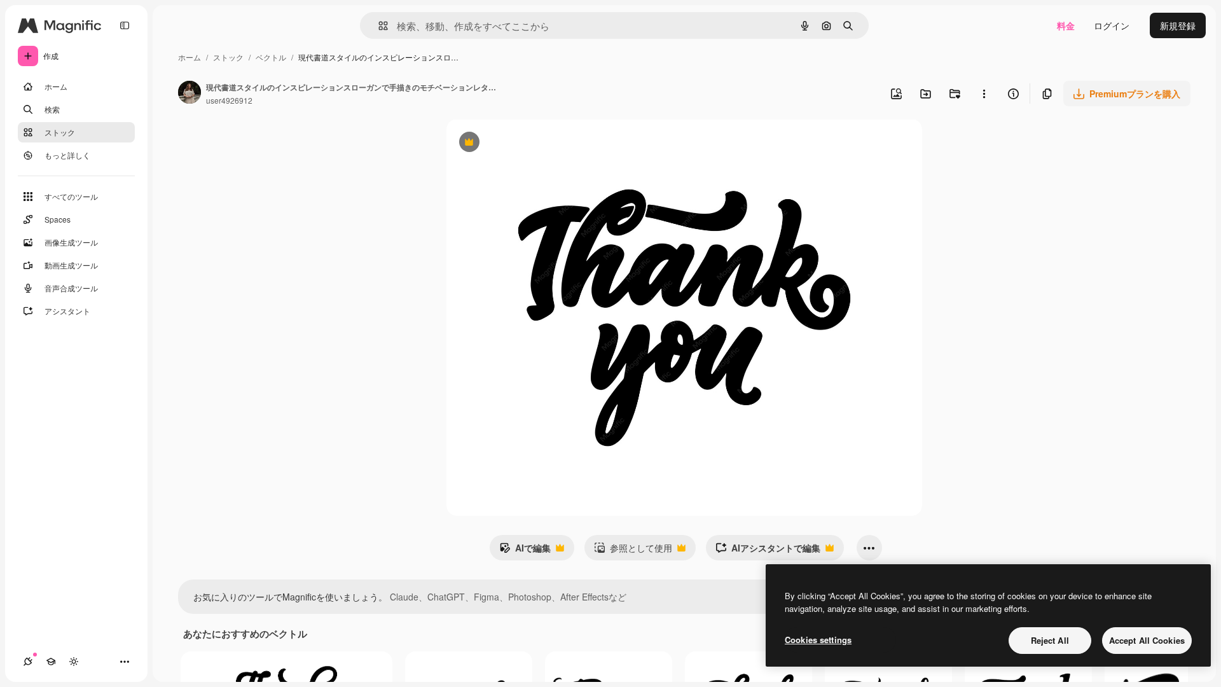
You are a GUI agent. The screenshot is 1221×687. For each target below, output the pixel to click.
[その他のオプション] (984, 93)
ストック (228, 57)
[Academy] (51, 661)
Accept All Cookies (1147, 640)
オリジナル (534, 143)
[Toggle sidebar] (124, 25)
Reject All (1050, 640)
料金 (1066, 25)
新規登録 (1178, 25)
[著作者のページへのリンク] (189, 93)
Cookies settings (818, 640)
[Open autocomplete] (378, 26)
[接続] (28, 661)
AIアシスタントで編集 (767, 550)
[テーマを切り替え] (74, 661)
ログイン (1111, 25)
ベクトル (271, 57)
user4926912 (229, 100)
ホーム (189, 57)
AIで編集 (525, 550)
